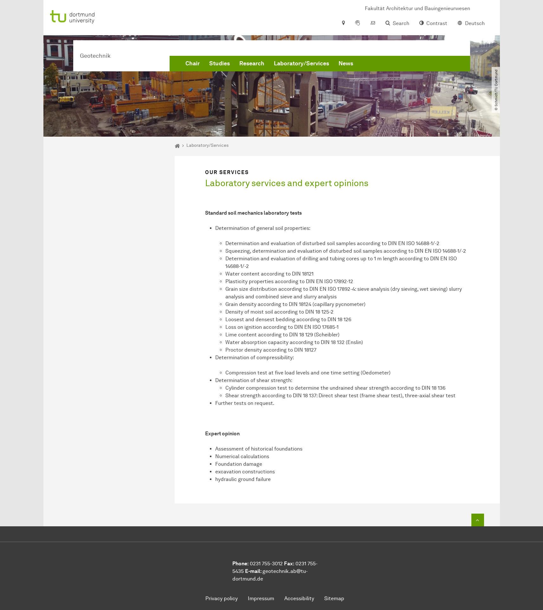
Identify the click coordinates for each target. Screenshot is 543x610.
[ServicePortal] (357, 23)
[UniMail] (372, 23)
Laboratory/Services (301, 63)
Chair (192, 63)
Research (251, 63)
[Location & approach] (343, 23)
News (346, 63)
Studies (219, 63)
